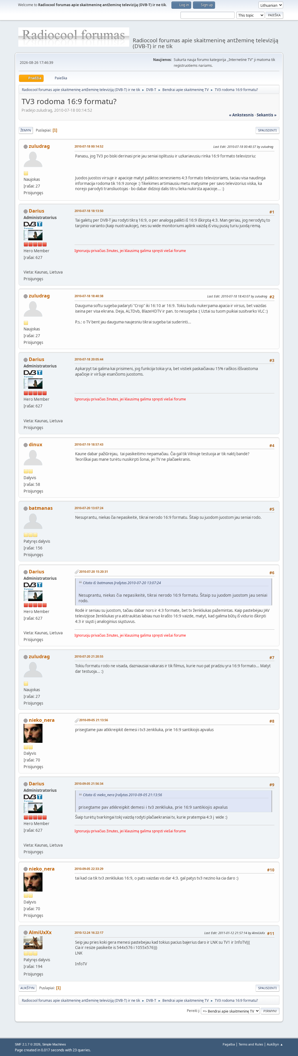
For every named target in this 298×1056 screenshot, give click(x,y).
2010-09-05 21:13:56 (93, 720)
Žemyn (25, 130)
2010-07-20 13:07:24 (88, 508)
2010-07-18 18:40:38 (88, 296)
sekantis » (266, 115)
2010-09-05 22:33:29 (88, 868)
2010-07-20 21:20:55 (88, 656)
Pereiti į (193, 1010)
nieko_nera (42, 720)
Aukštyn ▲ (275, 1044)
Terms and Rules (251, 1044)
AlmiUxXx (40, 932)
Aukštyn (27, 988)
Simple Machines (54, 1044)
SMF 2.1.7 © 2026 (27, 1044)
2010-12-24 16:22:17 (88, 932)
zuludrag (39, 146)
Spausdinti (267, 130)
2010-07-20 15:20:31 (93, 571)
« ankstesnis (241, 115)
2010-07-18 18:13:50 (88, 211)
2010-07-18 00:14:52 (88, 146)
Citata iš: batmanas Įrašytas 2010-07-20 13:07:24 (122, 582)
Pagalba (229, 1044)
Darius (36, 211)
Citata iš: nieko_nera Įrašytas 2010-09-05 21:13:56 (122, 794)
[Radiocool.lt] (26, 265)
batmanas (41, 508)
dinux (35, 444)
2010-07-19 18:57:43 (88, 444)
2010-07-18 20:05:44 (88, 359)
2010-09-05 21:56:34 (88, 783)
